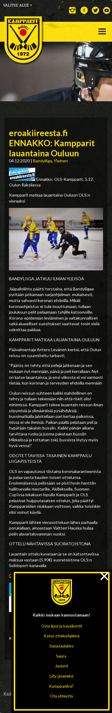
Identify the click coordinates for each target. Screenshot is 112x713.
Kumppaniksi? (61, 686)
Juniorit (61, 666)
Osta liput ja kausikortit (61, 626)
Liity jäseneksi (61, 676)
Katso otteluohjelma (61, 635)
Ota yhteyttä (61, 696)
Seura (61, 656)
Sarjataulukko (62, 646)
